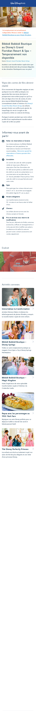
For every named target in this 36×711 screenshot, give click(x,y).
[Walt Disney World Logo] (18, 3)
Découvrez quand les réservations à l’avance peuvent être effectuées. (18, 153)
